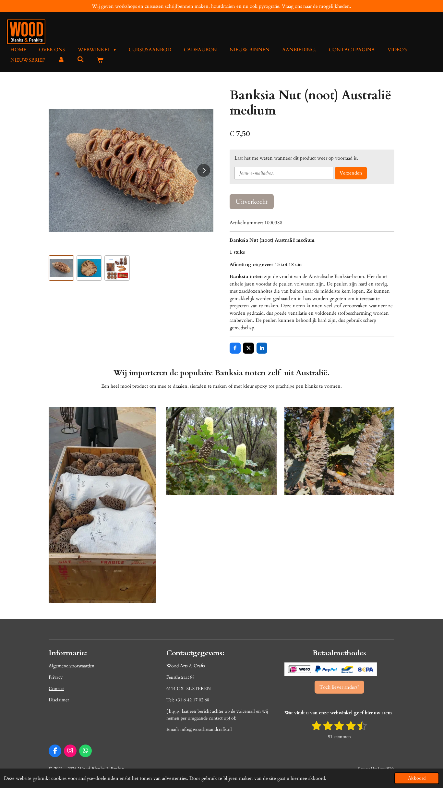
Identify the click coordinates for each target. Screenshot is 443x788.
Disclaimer (59, 700)
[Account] (61, 60)
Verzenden (351, 173)
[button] (61, 268)
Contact (56, 688)
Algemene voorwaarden (71, 666)
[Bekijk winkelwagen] (100, 60)
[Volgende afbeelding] (203, 170)
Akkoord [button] (416, 778)
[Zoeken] (80, 60)
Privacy (56, 677)
